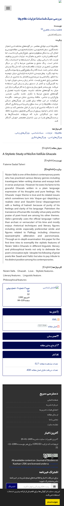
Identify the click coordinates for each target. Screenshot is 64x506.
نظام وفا (58, 132)
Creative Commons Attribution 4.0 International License (33, 465)
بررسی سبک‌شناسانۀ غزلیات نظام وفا (39, 19)
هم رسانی (51, 336)
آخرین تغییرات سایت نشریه (45, 439)
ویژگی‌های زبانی (22, 132)
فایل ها (52, 312)
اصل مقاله (47, 326)
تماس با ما (53, 419)
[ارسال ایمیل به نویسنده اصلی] (42, 29)
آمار (54, 354)
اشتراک (11, 486)
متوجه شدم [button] (52, 502)
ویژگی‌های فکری (38, 137)
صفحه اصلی (52, 399)
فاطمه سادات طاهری (52, 29)
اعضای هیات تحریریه (48, 409)
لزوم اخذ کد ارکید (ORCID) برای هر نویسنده (37, 444)
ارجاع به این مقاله (48, 345)
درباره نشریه (52, 404)
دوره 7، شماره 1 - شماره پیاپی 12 (18, 289)
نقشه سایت (52, 424)
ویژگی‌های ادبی (55, 137)
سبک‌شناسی (38, 132)
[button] (44, 495)
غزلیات (49, 132)
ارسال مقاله (52, 414)
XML (54, 319)
